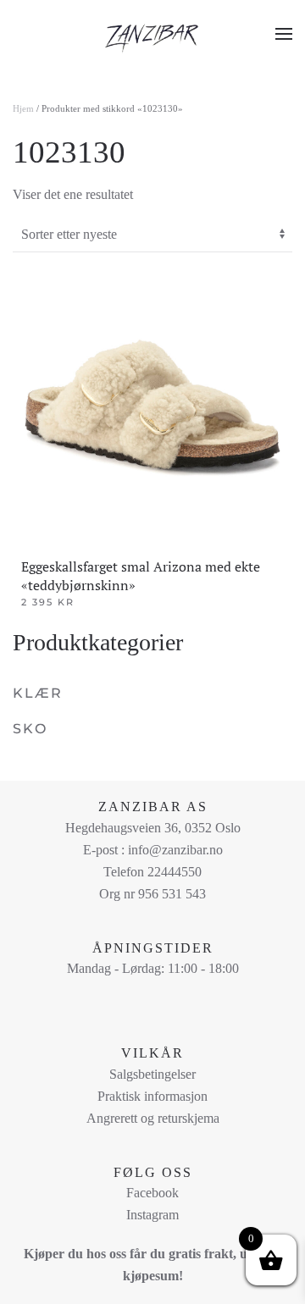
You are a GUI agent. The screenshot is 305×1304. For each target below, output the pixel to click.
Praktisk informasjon (152, 1096)
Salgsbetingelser (152, 1074)
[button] (283, 34)
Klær (38, 693)
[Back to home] (152, 34)
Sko (30, 729)
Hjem (23, 108)
